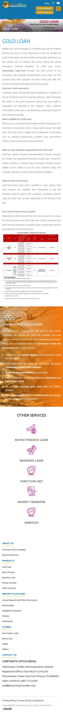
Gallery (5, 649)
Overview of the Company (14, 550)
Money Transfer (9, 583)
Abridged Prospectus (11, 611)
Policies (5, 616)
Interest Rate (8, 605)
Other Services (9, 588)
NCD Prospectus (44, 12)
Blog (41, 3)
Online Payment (44, 8)
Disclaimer (38, 700)
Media (5, 644)
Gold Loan (6, 567)
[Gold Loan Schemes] (31, 265)
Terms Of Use (24, 700)
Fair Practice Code (10, 633)
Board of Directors (10, 555)
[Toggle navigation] (58, 8)
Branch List (7, 638)
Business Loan (8, 577)
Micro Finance (8, 572)
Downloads (7, 621)
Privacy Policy (9, 700)
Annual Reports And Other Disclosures (20, 600)
